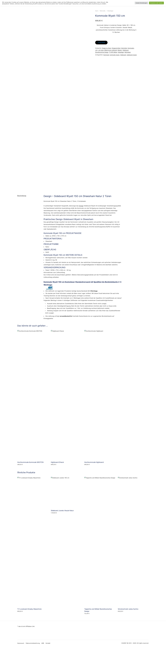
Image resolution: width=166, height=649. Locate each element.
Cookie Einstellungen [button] (141, 3)
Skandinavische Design (101, 52)
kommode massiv (115, 55)
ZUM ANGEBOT (56, 516)
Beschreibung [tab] (21, 195)
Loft (96, 50)
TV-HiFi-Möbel (113, 52)
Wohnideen (127, 52)
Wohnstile (102, 11)
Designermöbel (116, 48)
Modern (120, 50)
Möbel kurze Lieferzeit (110, 50)
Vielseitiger (110, 11)
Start (96, 11)
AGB (42, 643)
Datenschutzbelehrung (33, 643)
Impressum (20, 643)
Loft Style (101, 50)
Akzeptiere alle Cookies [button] (156, 3)
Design (81, 206)
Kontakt (48, 643)
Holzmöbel (124, 48)
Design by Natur (106, 48)
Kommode (106, 55)
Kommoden (131, 48)
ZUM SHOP (101, 42)
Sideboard (125, 50)
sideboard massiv (132, 55)
